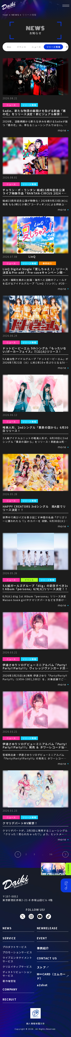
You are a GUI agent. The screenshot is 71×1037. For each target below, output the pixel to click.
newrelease (47, 928)
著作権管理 (9, 981)
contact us (47, 958)
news (15, 14)
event (42, 938)
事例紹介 (43, 948)
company (10, 989)
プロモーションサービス (17, 952)
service (9, 938)
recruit (9, 999)
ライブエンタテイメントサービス (17, 959)
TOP (5, 15)
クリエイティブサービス (17, 966)
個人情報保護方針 (35, 1023)
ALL (9, 46)
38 (51, 854)
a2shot (42, 985)
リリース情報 (53, 46)
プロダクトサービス (15, 947)
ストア (41, 967)
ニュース (36, 46)
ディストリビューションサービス (17, 973)
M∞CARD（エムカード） (51, 976)
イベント (21, 46)
